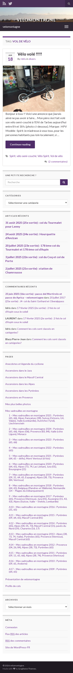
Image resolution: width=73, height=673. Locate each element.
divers (32, 58)
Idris (23, 58)
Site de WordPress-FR (17, 647)
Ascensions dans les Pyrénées (22, 390)
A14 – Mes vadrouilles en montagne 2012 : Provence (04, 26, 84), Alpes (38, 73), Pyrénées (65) (38, 546)
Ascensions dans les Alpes (20, 383)
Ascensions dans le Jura (18, 370)
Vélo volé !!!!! (30, 54)
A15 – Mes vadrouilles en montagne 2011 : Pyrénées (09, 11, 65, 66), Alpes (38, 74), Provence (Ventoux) (38, 554)
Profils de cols (13, 585)
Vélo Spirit (43, 156)
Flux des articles (16, 633)
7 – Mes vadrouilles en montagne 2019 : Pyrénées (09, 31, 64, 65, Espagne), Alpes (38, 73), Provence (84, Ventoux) (36, 477)
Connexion (11, 627)
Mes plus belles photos (18, 404)
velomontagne (11, 26)
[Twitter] (10, 2)
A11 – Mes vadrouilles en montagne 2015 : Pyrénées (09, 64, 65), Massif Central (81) (38, 516)
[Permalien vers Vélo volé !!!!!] (34, 88)
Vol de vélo (56, 156)
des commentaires (18, 640)
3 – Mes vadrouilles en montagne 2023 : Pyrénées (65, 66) (36, 441)
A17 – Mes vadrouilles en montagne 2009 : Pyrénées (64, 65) (38, 570)
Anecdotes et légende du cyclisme (24, 363)
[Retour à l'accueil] (36, 14)
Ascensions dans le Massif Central (24, 377)
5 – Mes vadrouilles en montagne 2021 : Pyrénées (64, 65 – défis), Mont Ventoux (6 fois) (36, 457)
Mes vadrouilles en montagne (21, 410)
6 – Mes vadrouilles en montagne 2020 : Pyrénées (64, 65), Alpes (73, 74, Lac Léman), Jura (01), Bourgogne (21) (36, 466)
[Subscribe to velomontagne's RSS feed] (4, 2)
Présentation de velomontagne (22, 579)
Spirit (13, 156)
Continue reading (20, 144)
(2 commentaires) (58, 161)
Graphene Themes (27, 668)
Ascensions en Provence (19, 397)
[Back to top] (65, 665)
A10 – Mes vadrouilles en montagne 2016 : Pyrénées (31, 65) (38, 508)
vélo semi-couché (26, 156)
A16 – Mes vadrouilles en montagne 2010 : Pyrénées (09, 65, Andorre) (38, 562)
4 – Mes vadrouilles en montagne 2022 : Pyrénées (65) (36, 449)
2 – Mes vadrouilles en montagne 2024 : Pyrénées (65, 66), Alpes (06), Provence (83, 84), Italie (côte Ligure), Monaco (36, 431)
